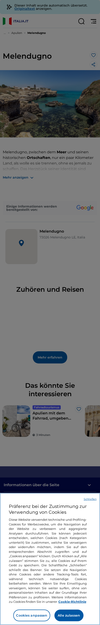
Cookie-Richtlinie (72, 601)
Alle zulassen (69, 615)
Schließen (90, 499)
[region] (50, 559)
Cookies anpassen (31, 615)
